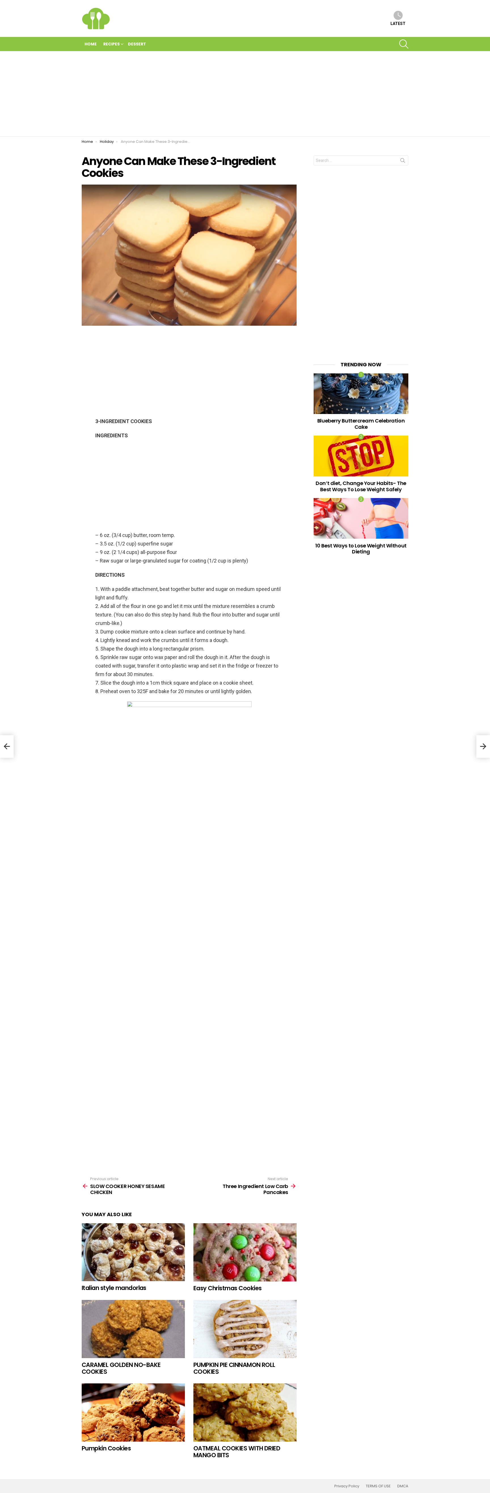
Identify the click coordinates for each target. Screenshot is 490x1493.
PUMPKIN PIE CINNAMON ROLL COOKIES (234, 1368)
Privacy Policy (346, 1486)
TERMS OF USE (378, 1486)
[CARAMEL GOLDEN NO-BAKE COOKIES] (133, 1329)
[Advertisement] (245, 93)
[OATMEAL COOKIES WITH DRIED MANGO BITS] (245, 1412)
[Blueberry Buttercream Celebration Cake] (361, 393)
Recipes (111, 44)
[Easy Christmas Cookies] (245, 1252)
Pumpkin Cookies (106, 1448)
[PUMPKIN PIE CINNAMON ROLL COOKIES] (245, 1329)
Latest (397, 23)
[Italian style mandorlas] (133, 1252)
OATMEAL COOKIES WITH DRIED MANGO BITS (236, 1451)
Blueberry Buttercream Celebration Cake (361, 423)
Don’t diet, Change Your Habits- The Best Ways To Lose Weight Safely (361, 486)
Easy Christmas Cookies (227, 1288)
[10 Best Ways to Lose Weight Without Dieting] (361, 518)
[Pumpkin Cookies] (133, 1412)
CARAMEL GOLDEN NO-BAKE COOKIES (121, 1368)
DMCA (402, 1486)
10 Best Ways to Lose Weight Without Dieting (360, 548)
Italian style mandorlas (114, 1288)
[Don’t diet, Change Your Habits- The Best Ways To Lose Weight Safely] (361, 456)
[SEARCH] (403, 44)
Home (91, 44)
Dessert (137, 44)
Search (402, 161)
